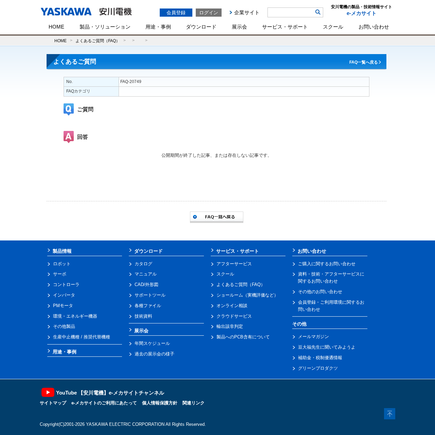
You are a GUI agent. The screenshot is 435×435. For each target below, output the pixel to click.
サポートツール (150, 295)
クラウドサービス (234, 316)
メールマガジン (313, 336)
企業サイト (247, 12)
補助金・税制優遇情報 (320, 357)
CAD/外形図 (146, 284)
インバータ (64, 295)
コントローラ (66, 284)
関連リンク (193, 402)
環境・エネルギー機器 (75, 316)
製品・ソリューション (105, 27)
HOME (56, 27)
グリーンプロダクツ (318, 368)
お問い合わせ (374, 27)
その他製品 (64, 326)
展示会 (239, 27)
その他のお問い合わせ (320, 291)
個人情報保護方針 (159, 402)
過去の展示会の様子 (154, 353)
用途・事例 (158, 27)
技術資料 (143, 316)
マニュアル (146, 274)
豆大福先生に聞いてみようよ (326, 347)
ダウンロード (201, 27)
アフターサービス (234, 263)
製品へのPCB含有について (243, 336)
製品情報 (62, 251)
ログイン (208, 12)
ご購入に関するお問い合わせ (326, 263)
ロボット (62, 263)
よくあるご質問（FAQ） (97, 40)
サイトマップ (53, 402)
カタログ (143, 263)
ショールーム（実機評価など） (247, 295)
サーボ (59, 274)
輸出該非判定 (229, 326)
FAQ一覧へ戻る (363, 62)
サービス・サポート (285, 27)
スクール (333, 27)
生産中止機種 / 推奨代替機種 (81, 336)
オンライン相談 (231, 305)
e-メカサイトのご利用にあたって (104, 402)
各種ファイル (148, 305)
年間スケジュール (152, 343)
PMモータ (63, 305)
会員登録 (176, 12)
